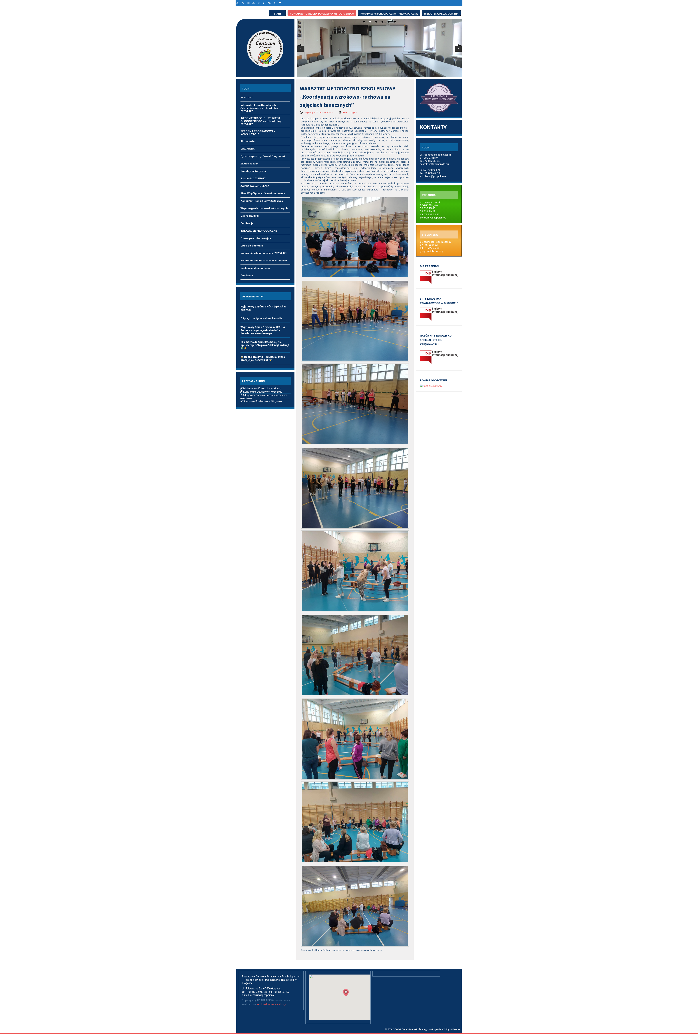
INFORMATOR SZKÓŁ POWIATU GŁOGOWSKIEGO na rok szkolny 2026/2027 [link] (260, 118)
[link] (238, 3)
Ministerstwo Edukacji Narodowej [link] (262, 388)
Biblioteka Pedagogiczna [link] (441, 13)
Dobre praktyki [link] (249, 215)
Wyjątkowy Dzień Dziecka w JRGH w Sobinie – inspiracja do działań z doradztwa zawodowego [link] (262, 330)
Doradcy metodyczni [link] (253, 171)
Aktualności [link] (247, 141)
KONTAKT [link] (246, 97)
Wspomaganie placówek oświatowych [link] (264, 208)
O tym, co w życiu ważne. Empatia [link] (261, 318)
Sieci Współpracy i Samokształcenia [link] (262, 193)
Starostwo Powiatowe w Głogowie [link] (262, 401)
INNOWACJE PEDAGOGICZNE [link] (258, 230)
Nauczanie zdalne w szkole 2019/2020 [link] (263, 260)
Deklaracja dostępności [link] (255, 268)
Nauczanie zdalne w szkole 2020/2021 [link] (263, 253)
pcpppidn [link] (353, 112)
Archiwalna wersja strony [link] (271, 1004)
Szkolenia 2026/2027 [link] (253, 178)
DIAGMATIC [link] (247, 148)
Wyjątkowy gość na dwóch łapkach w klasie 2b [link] (263, 308)
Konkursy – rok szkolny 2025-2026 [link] (261, 200)
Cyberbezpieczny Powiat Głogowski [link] (262, 156)
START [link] (277, 13)
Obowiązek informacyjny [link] (255, 238)
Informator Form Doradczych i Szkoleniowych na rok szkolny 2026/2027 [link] (259, 105)
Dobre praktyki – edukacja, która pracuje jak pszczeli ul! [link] (262, 358)
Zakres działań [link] (249, 163)
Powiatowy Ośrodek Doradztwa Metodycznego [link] (322, 13)
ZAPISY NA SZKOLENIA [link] (254, 185)
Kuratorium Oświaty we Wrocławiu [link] (262, 391)
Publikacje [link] (246, 223)
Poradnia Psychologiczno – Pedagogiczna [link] (389, 13)
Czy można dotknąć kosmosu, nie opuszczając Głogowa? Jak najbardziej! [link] (264, 343)
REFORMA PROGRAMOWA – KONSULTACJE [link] (257, 131)
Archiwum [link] (246, 275)
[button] (346, 993)
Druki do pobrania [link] (251, 245)
